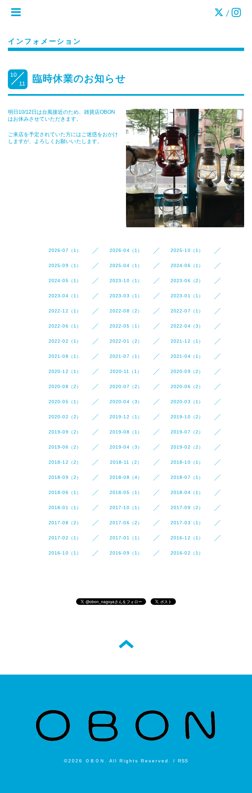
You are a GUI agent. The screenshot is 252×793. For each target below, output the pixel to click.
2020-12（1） (65, 371)
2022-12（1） (65, 310)
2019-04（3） (126, 447)
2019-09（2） (65, 431)
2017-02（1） (65, 537)
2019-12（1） (126, 416)
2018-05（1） (126, 492)
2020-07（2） (126, 386)
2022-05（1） (126, 326)
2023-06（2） (187, 280)
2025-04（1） (126, 265)
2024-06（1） (187, 265)
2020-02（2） (65, 416)
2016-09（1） (126, 553)
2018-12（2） (65, 462)
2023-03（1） (126, 295)
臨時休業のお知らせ (79, 78)
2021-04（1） (187, 356)
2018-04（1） (187, 492)
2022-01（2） (126, 341)
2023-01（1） (187, 295)
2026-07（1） (65, 250)
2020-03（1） (187, 401)
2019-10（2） (187, 416)
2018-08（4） (126, 477)
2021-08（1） (65, 356)
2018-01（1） (65, 507)
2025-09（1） (65, 265)
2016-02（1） (187, 553)
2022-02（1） (65, 341)
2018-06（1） (65, 492)
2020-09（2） (187, 371)
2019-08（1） (126, 431)
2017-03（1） (187, 522)
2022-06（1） (65, 326)
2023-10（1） (126, 280)
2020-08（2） (65, 386)
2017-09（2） (187, 507)
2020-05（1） (65, 401)
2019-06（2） (65, 447)
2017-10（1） (126, 507)
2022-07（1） (187, 310)
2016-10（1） (65, 553)
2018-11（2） (126, 462)
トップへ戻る (126, 644)
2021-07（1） (126, 356)
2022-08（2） (126, 310)
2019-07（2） (187, 431)
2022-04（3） (187, 326)
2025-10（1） (187, 250)
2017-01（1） (126, 537)
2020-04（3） (126, 401)
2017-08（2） (65, 522)
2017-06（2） (126, 522)
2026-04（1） (126, 250)
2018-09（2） (65, 477)
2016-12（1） (187, 537)
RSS (183, 760)
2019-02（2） (187, 447)
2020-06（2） (187, 386)
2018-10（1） (187, 462)
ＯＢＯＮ (95, 760)
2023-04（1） (65, 295)
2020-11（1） (126, 371)
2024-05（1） (65, 280)
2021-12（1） (187, 341)
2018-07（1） (187, 477)
